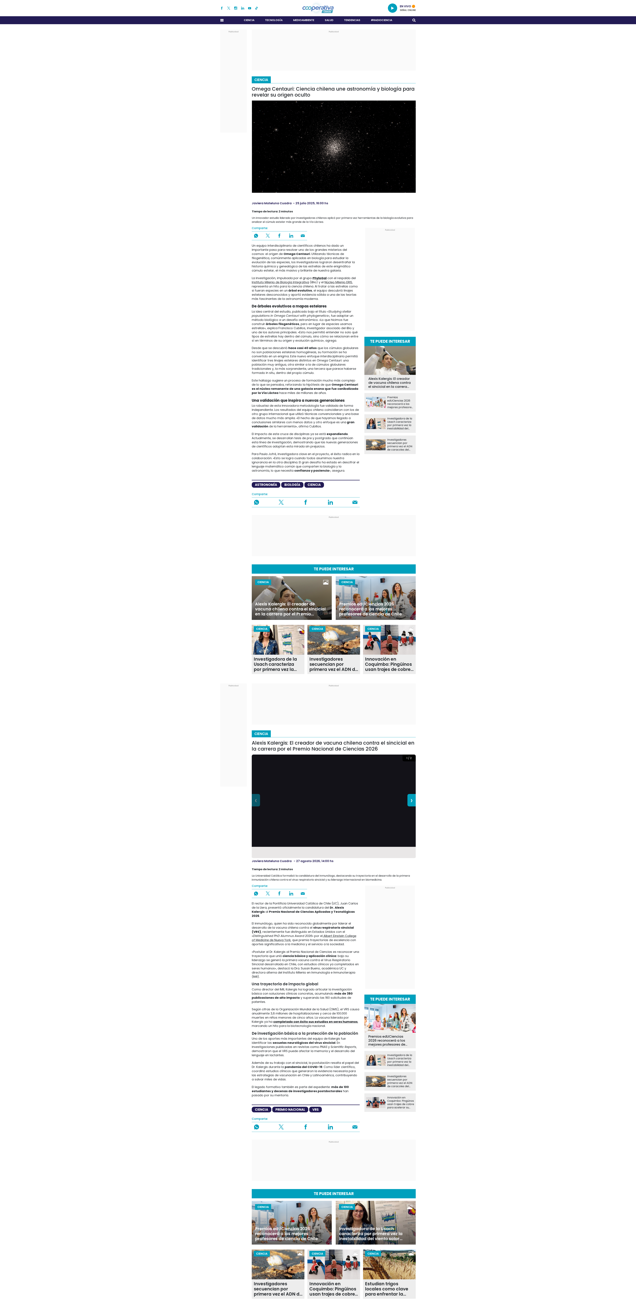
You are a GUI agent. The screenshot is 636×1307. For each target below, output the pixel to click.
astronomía (266, 485)
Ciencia (249, 20)
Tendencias (352, 20)
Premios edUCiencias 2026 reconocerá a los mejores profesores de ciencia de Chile (400, 402)
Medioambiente (303, 20)
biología (292, 485)
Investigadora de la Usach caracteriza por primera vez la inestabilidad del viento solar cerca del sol (399, 423)
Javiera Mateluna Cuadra (272, 203)
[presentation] (256, 800)
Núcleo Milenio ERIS (338, 282)
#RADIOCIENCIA (381, 20)
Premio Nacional (290, 1109)
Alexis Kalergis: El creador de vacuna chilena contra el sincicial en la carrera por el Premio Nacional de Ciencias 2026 (389, 383)
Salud (329, 20)
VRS (315, 1109)
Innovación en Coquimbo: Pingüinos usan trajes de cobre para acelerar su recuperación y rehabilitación (388, 664)
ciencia (314, 485)
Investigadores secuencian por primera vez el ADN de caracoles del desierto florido (399, 444)
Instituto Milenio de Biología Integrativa (280, 282)
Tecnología (274, 20)
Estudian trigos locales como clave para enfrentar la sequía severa (386, 1289)
